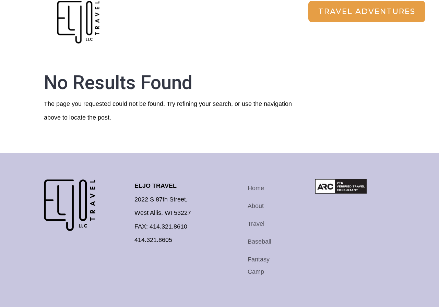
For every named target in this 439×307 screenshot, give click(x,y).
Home (256, 188)
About (256, 205)
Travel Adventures (366, 11)
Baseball (259, 241)
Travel (256, 223)
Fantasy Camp (259, 265)
